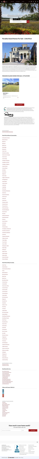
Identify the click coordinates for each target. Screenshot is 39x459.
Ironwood (4, 308)
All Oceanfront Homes (6, 137)
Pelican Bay (4, 414)
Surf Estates (4, 223)
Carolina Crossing (5, 406)
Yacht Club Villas (5, 359)
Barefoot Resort (5, 139)
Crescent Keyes (4, 291)
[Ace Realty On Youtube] (19, 395)
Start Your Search (19, 104)
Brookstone (4, 149)
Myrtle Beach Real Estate (6, 379)
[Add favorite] (18, 97)
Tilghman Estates (5, 238)
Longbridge (4, 187)
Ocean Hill (4, 198)
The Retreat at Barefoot (6, 232)
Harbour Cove (4, 304)
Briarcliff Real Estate (5, 371)
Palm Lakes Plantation (6, 412)
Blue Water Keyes (5, 280)
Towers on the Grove (5, 348)
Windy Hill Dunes (5, 357)
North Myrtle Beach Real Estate (7, 381)
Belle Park (4, 141)
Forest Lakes (4, 175)
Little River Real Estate (6, 375)
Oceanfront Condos (5, 365)
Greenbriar (4, 302)
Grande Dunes (22, 446)
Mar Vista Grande (5, 312)
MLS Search (18, 1)
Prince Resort (4, 329)
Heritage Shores (5, 179)
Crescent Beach (4, 168)
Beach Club (4, 276)
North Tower (4, 319)
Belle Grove (4, 145)
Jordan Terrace (4, 183)
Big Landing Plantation (6, 404)
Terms (20, 457)
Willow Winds (4, 255)
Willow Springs (4, 253)
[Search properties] (28, 21)
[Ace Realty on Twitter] (19, 393)
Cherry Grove (4, 156)
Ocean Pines (4, 200)
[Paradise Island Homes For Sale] (19, 53)
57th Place (4, 409)
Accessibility (16, 457)
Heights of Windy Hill (5, 177)
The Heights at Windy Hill (6, 228)
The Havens (4, 340)
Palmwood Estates (5, 207)
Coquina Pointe (4, 166)
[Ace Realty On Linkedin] (19, 391)
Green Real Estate (22, 450)
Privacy (22, 457)
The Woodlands (4, 342)
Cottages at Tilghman (5, 164)
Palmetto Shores (5, 204)
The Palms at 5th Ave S (6, 230)
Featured (12, 1)
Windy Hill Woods (5, 257)
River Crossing (4, 331)
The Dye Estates (5, 226)
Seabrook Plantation (5, 215)
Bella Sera (3, 143)
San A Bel (3, 333)
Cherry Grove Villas (5, 285)
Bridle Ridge (4, 147)
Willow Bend (4, 355)
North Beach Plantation (6, 190)
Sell (18, 19)
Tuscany (29, 450)
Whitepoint (4, 249)
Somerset (3, 219)
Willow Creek (4, 251)
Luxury (23, 1)
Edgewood (4, 173)
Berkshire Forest (22, 451)
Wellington (4, 352)
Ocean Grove (4, 196)
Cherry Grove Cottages (6, 154)
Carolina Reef (4, 283)
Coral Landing (4, 158)
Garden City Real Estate (6, 374)
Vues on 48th (4, 243)
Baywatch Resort (5, 274)
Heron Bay (4, 306)
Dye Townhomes (5, 297)
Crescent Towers (5, 287)
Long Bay (3, 411)
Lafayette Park (4, 410)
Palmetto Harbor (5, 202)
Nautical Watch (4, 314)
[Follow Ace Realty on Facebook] (19, 390)
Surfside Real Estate (5, 383)
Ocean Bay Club (5, 321)
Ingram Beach (4, 181)
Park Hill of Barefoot (5, 209)
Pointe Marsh (4, 211)
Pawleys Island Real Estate (6, 382)
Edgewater (4, 299)
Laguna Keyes (4, 310)
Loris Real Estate (5, 378)
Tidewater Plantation (5, 236)
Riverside (3, 213)
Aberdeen (4, 402)
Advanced (15, 19)
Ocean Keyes (4, 325)
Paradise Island (4, 413)
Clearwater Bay (4, 289)
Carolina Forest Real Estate (6, 372)
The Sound (4, 234)
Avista (3, 270)
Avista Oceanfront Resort (6, 268)
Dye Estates (4, 171)
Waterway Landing (5, 350)
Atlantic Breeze (4, 266)
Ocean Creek (4, 323)
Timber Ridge (4, 240)
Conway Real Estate (5, 373)
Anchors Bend (4, 403)
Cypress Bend (4, 295)
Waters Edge (4, 247)
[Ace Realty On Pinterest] (19, 396)
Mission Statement (4, 450)
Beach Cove (4, 278)
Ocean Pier (4, 327)
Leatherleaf (4, 185)
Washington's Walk (5, 245)
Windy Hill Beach (5, 259)
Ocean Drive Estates (5, 194)
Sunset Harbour (4, 221)
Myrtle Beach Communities (32, 446)
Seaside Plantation (5, 217)
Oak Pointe (4, 192)
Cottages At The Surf (5, 162)
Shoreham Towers (5, 335)
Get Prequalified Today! (23, 454)
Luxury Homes (22, 447)
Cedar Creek (4, 151)
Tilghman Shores (5, 346)
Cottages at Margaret (5, 160)
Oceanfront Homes (5, 364)
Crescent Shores (5, 293)
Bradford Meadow (5, 405)
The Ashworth (4, 338)
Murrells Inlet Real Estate (6, 380)
